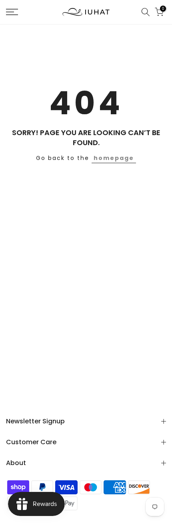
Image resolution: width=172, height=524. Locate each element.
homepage (114, 158)
